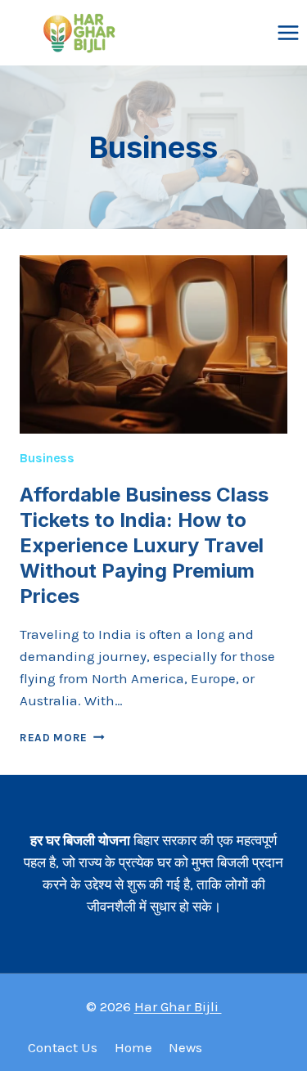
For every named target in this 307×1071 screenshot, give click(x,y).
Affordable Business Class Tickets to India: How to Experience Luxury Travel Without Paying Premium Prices (144, 546)
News (185, 1047)
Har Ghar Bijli (178, 1006)
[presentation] (153, 344)
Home (133, 1047)
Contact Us (62, 1047)
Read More (62, 737)
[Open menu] (288, 32)
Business (47, 458)
